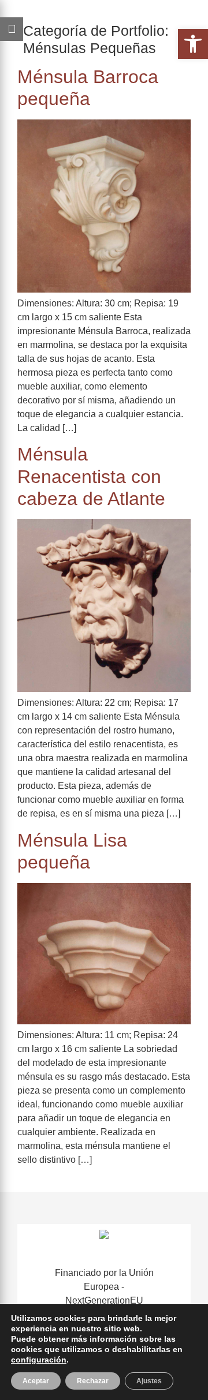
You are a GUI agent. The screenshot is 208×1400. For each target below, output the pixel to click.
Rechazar (93, 1381)
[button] (193, 44)
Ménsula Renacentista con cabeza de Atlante (91, 476)
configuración (38, 1359)
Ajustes (149, 1381)
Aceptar (36, 1381)
